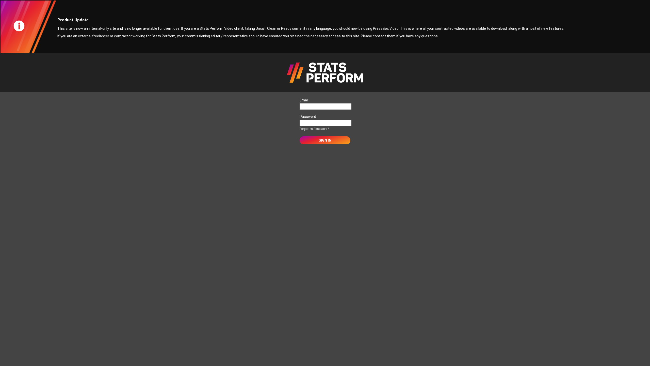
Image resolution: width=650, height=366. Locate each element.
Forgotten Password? (314, 129)
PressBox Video (386, 28)
